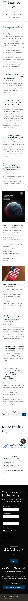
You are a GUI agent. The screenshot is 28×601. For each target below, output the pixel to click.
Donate (14, 561)
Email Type (6, 528)
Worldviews (14, 227)
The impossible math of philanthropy (12, 28)
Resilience (13, 350)
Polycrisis (13, 322)
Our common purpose (12, 284)
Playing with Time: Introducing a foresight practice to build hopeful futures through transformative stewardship (13, 373)
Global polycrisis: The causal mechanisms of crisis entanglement (14, 461)
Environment (14, 80)
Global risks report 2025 (13, 225)
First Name (6, 506)
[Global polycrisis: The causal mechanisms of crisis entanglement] (14, 446)
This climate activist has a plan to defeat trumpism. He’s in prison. (13, 76)
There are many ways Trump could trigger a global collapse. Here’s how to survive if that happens (12, 168)
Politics (13, 106)
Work (14, 531)
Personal (7, 531)
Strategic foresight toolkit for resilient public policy (13, 348)
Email (5, 521)
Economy (13, 31)
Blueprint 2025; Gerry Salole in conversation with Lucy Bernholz (12, 102)
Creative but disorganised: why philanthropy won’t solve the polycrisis (13, 318)
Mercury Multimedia (9, 598)
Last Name (6, 514)
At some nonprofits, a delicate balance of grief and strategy (13, 138)
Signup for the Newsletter (14, 587)
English (7, 1)
